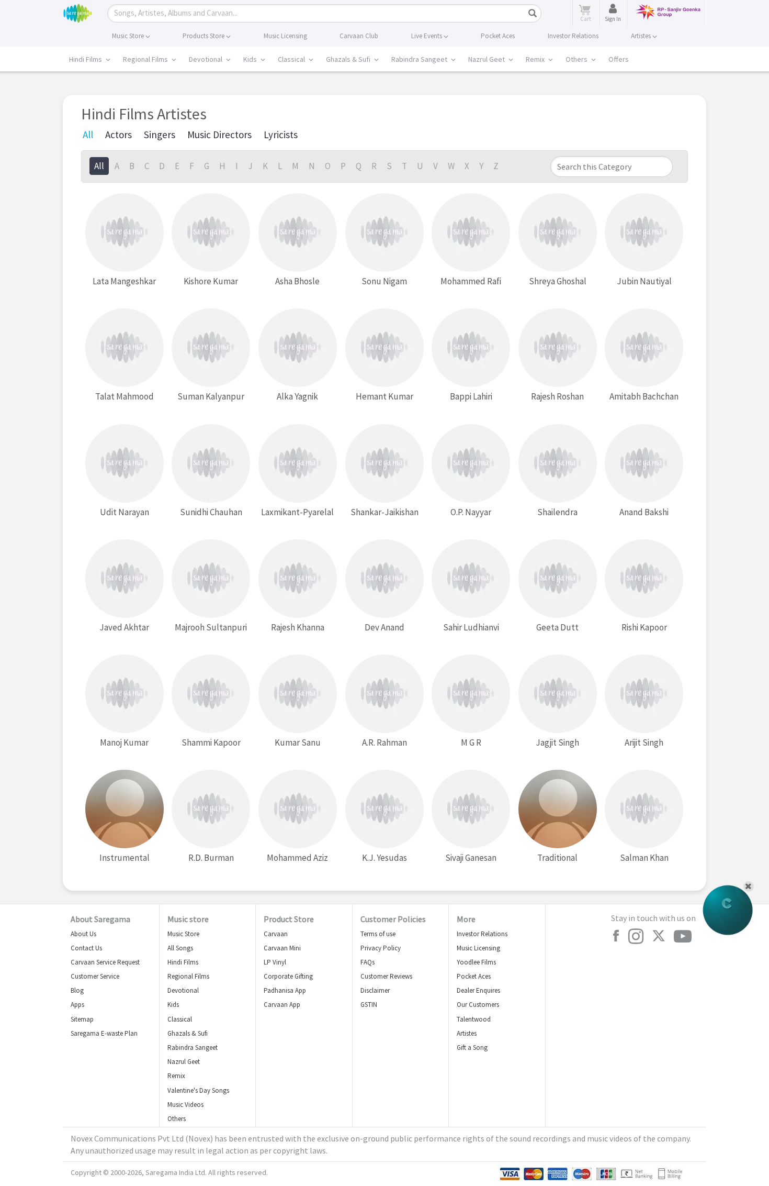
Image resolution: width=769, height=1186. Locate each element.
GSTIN (368, 1004)
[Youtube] (683, 936)
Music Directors (219, 134)
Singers (159, 134)
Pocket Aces (474, 976)
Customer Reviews (386, 976)
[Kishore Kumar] (211, 232)
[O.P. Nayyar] (471, 463)
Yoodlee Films (476, 962)
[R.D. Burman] (211, 809)
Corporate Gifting (288, 976)
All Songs (180, 948)
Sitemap (82, 1019)
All (88, 134)
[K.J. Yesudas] (384, 809)
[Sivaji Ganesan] (471, 809)
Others (577, 59)
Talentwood (474, 1019)
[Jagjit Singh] (557, 694)
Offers (618, 59)
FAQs (367, 962)
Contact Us (86, 948)
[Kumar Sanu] (297, 694)
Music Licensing (478, 948)
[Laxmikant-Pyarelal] (297, 463)
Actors (118, 134)
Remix (536, 59)
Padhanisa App (285, 990)
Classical (292, 59)
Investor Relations (482, 933)
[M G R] (471, 694)
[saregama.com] (77, 12)
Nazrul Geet (487, 59)
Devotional (206, 59)
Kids (250, 59)
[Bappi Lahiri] (471, 347)
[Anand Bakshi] (644, 463)
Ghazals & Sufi (349, 59)
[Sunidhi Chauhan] (211, 463)
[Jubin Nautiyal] (644, 232)
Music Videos (185, 1104)
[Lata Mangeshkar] (124, 232)
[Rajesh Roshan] (557, 347)
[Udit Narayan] (124, 463)
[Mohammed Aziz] (297, 809)
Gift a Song (472, 1047)
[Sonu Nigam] (384, 232)
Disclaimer (375, 990)
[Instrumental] (124, 809)
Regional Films (146, 59)
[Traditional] (557, 809)
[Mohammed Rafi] (471, 232)
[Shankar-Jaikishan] (384, 463)
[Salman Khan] (644, 809)
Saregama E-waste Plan (104, 1033)
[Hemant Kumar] (384, 347)
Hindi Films (86, 59)
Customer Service (95, 976)
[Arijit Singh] (644, 694)
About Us (83, 933)
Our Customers (478, 1004)
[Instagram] (636, 936)
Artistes (467, 1033)
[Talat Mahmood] (124, 347)
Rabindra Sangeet (420, 59)
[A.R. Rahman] (384, 694)
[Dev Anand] (384, 578)
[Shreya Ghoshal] (557, 232)
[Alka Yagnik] (297, 347)
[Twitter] (659, 936)
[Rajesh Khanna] (297, 578)
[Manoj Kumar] (124, 694)
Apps (77, 1004)
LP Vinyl (275, 962)
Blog (77, 990)
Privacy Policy (380, 948)
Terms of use (377, 933)
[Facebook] (615, 935)
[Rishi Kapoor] (644, 578)
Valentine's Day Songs (198, 1090)
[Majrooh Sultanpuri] (211, 578)
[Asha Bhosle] (297, 232)
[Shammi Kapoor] (211, 694)
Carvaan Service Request (105, 962)
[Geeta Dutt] (557, 578)
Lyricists (281, 134)
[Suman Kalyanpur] (211, 347)
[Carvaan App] (728, 910)
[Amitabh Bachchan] (644, 347)
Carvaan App (282, 1004)
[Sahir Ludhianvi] (471, 578)
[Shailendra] (557, 463)
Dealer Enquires (478, 990)
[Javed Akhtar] (124, 578)
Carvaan (276, 933)
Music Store (183, 933)
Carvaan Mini (282, 948)
